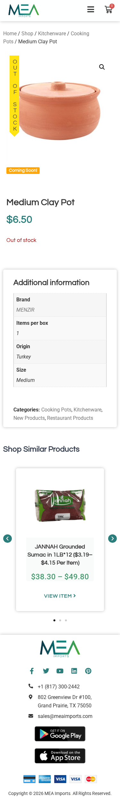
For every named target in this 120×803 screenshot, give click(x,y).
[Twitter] (46, 671)
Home (10, 33)
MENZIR (25, 310)
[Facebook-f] (32, 671)
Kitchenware (52, 33)
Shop (27, 33)
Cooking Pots (56, 410)
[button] (102, 67)
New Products (29, 418)
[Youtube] (60, 671)
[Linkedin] (74, 671)
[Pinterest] (88, 671)
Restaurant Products (70, 418)
